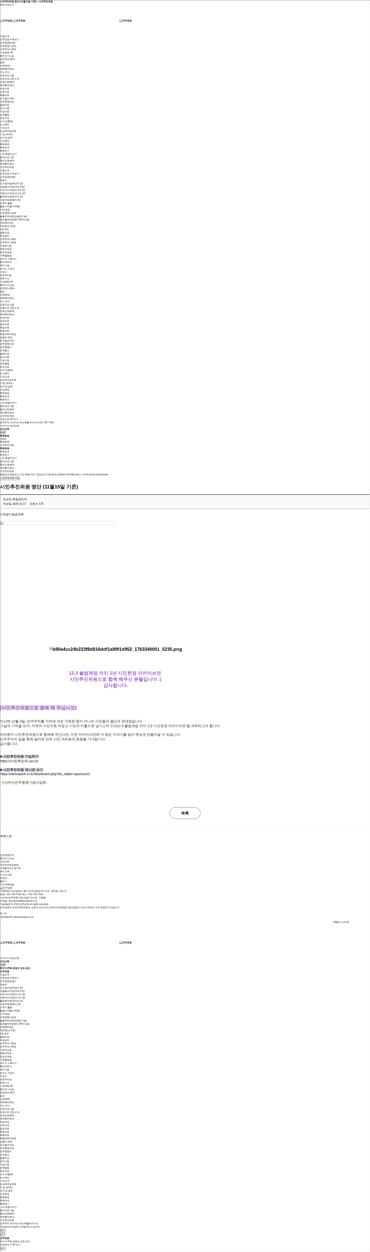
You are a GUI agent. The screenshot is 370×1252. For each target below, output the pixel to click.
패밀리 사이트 (341, 922)
